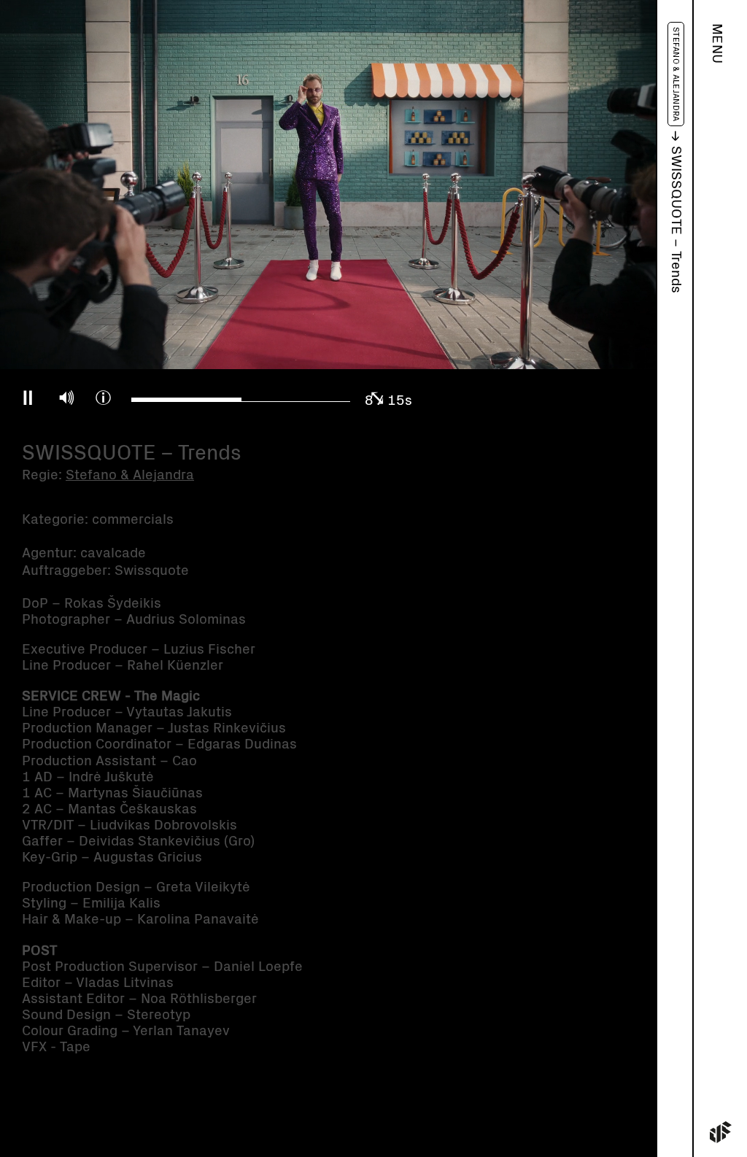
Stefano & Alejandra (676, 74)
